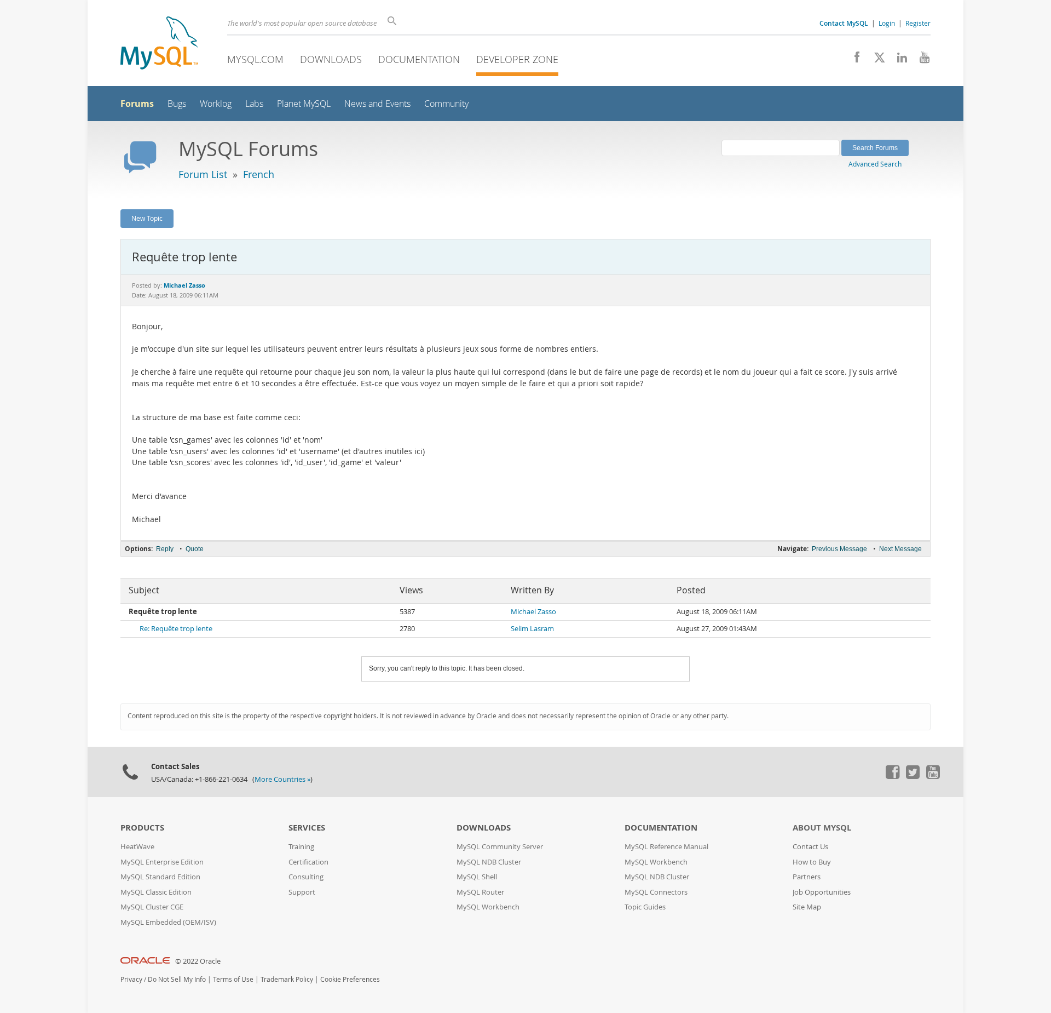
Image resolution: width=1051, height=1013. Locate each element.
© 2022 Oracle (198, 961)
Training (301, 846)
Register (918, 23)
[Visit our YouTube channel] (920, 60)
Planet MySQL (304, 104)
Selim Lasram (532, 628)
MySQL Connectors (656, 892)
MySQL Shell (477, 877)
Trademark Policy (287, 979)
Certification (308, 862)
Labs (254, 104)
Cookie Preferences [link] (350, 979)
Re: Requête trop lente (176, 628)
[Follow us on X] (875, 60)
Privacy (131, 979)
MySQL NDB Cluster (489, 862)
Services (306, 827)
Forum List (202, 174)
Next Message (900, 549)
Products (142, 827)
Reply (165, 549)
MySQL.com (255, 59)
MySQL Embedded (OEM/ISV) (168, 922)
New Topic (147, 218)
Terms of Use (233, 979)
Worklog (216, 104)
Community (446, 104)
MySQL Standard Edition (160, 877)
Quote (195, 549)
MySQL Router (480, 892)
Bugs (177, 104)
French (258, 174)
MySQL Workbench (488, 907)
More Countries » (282, 779)
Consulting (306, 877)
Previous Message (839, 549)
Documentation (419, 59)
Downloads (331, 59)
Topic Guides (645, 907)
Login (887, 23)
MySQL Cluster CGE (151, 907)
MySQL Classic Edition (156, 892)
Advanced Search (875, 163)
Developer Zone (517, 59)
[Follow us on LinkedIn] (898, 60)
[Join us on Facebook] (853, 60)
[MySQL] (159, 44)
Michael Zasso (533, 611)
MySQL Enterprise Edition (162, 862)
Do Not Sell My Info (177, 979)
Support (301, 892)
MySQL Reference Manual (666, 846)
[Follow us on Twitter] (912, 776)
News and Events (377, 104)
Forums (137, 104)
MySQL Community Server (500, 846)
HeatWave (137, 846)
